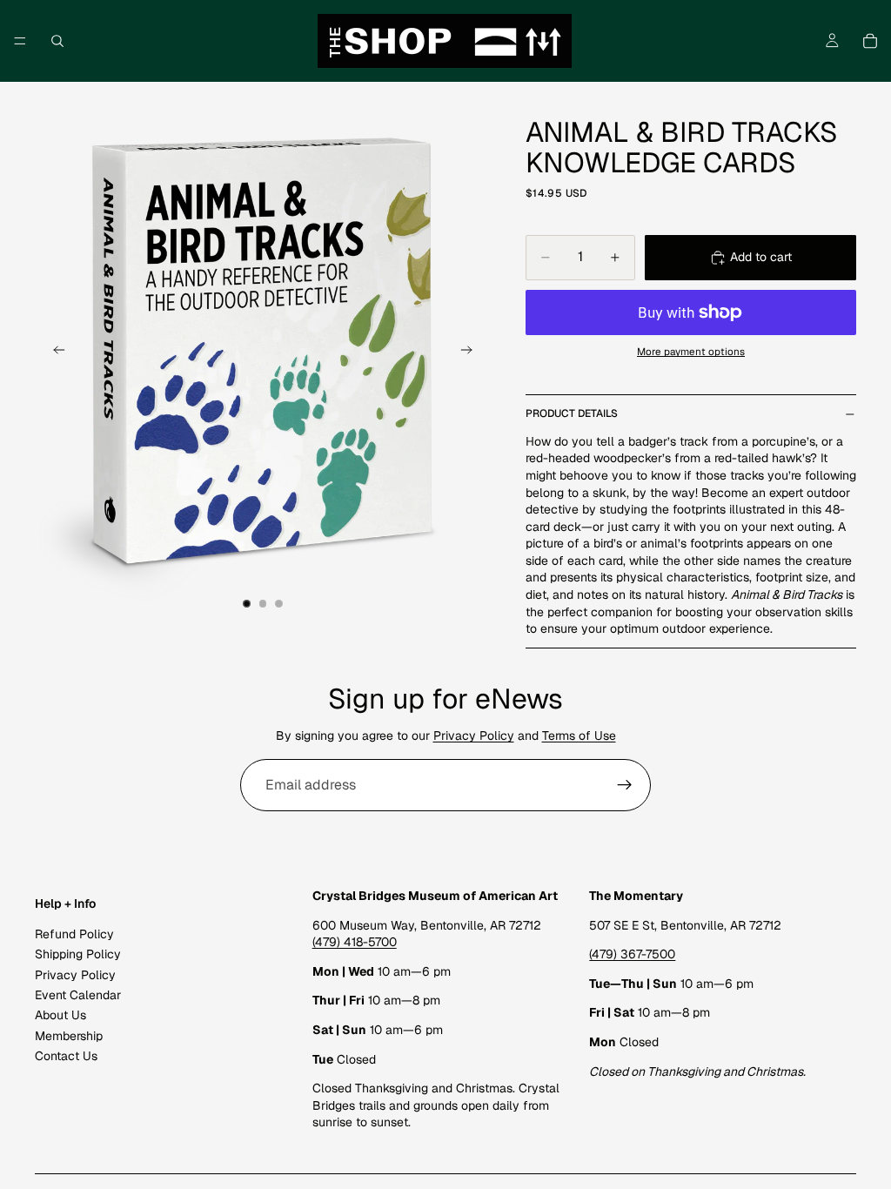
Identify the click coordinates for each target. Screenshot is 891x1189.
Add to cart (761, 257)
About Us (60, 1015)
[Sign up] (624, 785)
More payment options (691, 351)
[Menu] (20, 41)
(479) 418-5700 (354, 942)
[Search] (57, 41)
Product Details (572, 413)
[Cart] (870, 41)
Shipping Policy (78, 954)
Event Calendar (78, 995)
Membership (69, 1036)
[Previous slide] (54, 352)
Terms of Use (579, 735)
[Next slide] (471, 352)
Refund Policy (74, 934)
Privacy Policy (473, 735)
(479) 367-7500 (632, 954)
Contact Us (66, 1056)
